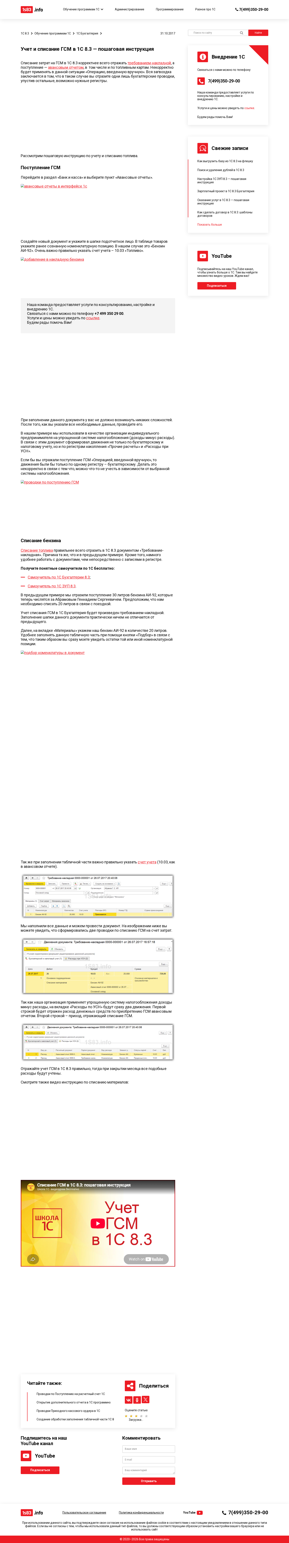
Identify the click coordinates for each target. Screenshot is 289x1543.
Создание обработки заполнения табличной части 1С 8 (75, 1419)
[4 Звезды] (140, 1416)
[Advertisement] (90, 119)
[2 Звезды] (129, 1416)
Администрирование (129, 9)
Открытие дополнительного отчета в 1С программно (74, 1402)
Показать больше (209, 224)
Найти (258, 32)
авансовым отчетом (66, 67)
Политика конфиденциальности (141, 1512)
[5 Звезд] (145, 1416)
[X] (145, 1399)
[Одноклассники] (137, 1400)
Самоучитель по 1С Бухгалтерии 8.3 (59, 577)
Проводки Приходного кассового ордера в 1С (68, 1411)
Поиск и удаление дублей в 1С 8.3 (220, 170)
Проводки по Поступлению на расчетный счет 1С (71, 1394)
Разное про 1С (205, 9)
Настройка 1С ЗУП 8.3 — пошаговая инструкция (221, 180)
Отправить (149, 1481)
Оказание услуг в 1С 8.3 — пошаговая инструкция (223, 201)
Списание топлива (37, 550)
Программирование (170, 9)
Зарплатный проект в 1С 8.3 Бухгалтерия (225, 191)
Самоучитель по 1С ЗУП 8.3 (52, 586)
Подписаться (40, 1470)
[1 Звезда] (126, 1416)
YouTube (189, 1512)
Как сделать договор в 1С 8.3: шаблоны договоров (224, 214)
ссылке (92, 318)
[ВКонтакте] (128, 1400)
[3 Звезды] (135, 1416)
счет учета (147, 862)
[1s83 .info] (32, 9)
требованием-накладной (149, 63)
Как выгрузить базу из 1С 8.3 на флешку (225, 161)
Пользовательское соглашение (84, 1512)
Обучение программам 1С (81, 9)
